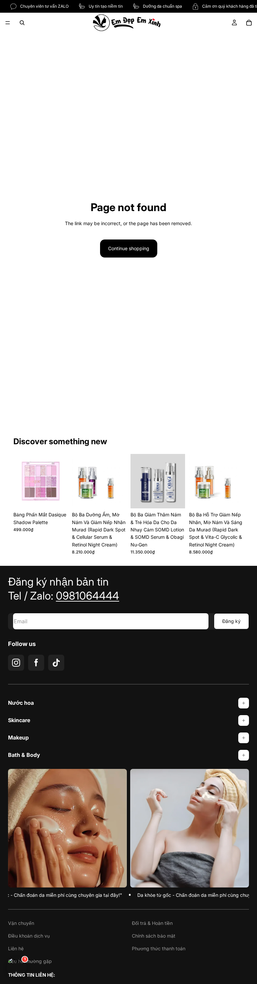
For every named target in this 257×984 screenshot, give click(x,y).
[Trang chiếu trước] (20, 481)
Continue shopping (128, 248)
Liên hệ (16, 948)
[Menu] (7, 22)
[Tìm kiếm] (22, 22)
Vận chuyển (21, 923)
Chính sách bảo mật (153, 936)
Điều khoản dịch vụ (29, 936)
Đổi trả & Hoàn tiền (152, 923)
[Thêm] (58, 498)
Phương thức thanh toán (158, 948)
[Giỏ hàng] (249, 22)
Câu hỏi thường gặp (30, 961)
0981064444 (87, 595)
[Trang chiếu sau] (60, 481)
